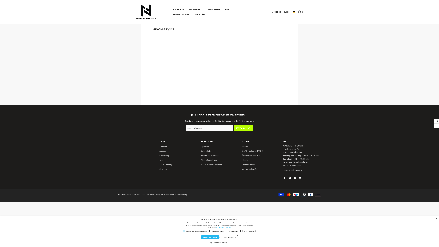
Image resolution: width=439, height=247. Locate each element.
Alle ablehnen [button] (230, 237)
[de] (294, 12)
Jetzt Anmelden (243, 128)
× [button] (436, 218)
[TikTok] (295, 178)
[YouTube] (300, 178)
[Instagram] (290, 178)
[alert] (219, 231)
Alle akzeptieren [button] (210, 237)
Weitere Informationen (223, 227)
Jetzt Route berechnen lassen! (296, 162)
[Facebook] (284, 178)
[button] (219, 242)
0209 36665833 (294, 165)
